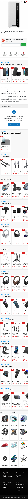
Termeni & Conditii (20, 484)
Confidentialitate (20, 486)
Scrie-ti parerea (14, 124)
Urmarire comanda (8, 476)
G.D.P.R (18, 490)
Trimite (23, 45)
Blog (17, 476)
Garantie (5, 486)
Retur (4, 487)
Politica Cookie (19, 487)
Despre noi (18, 475)
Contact (5, 475)
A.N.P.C (17, 489)
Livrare (5, 484)
